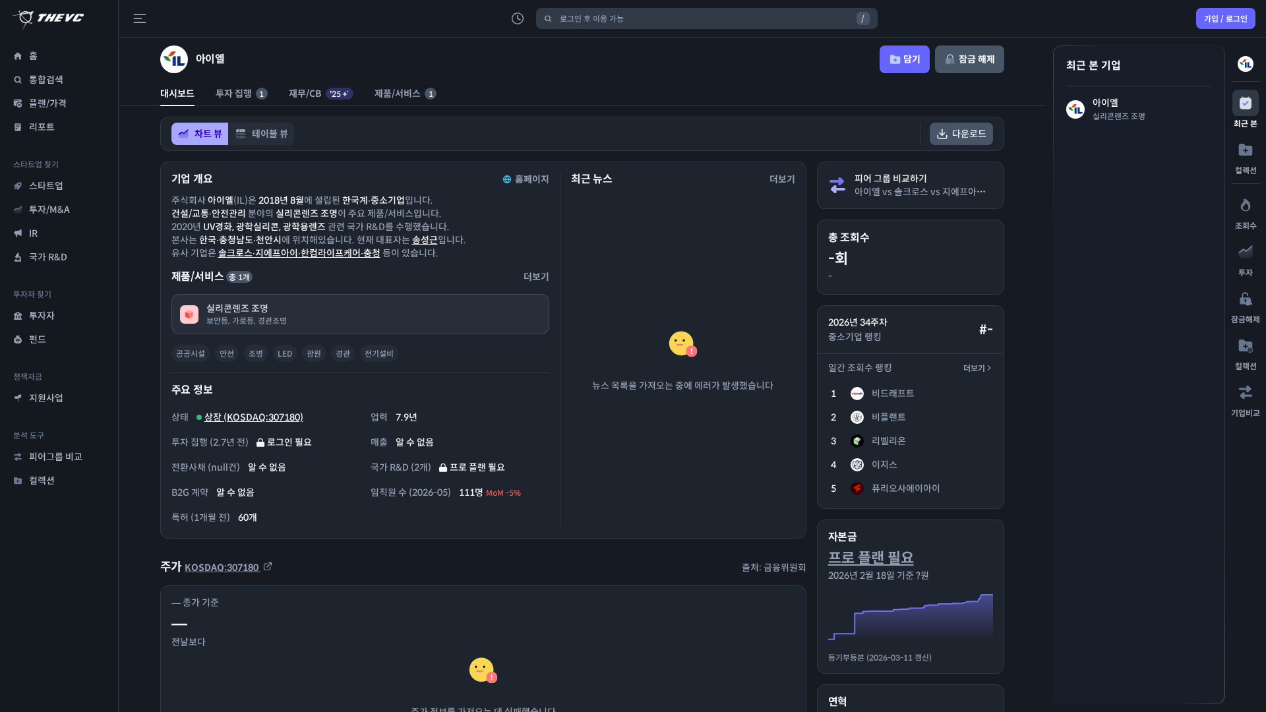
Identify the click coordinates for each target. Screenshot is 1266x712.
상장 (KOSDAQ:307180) (253, 417)
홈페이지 (532, 179)
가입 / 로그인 (1226, 19)
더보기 (974, 368)
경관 (343, 354)
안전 (227, 354)
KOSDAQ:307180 (222, 568)
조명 (256, 354)
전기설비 (379, 354)
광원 (314, 354)
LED (285, 354)
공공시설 (190, 354)
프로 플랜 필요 (871, 558)
